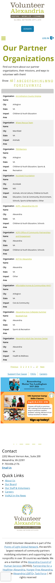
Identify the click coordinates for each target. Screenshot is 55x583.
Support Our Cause (17, 373)
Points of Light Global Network (21, 546)
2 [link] (23, 366)
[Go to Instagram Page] (33, 442)
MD (14, 188)
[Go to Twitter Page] (21, 442)
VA (14, 109)
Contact (9, 451)
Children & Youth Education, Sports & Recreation (29, 168)
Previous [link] (14, 366)
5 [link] (31, 366)
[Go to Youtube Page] (27, 442)
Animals (16, 140)
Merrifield (17, 131)
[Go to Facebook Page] (14, 442)
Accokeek (17, 184)
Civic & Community (21, 303)
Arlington (17, 104)
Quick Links (13, 475)
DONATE (27, 28)
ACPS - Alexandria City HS (27, 206)
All (11, 80)
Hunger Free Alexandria (39, 569)
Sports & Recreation (21, 329)
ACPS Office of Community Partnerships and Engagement (33, 234)
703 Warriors (21, 149)
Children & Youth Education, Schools (28, 223)
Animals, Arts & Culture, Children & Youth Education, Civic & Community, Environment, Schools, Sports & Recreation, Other (32, 197)
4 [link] (28, 366)
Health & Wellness (20, 356)
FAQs (33, 373)
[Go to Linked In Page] (39, 442)
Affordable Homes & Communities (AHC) (33, 285)
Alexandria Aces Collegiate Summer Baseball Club (31, 314)
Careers (43, 373)
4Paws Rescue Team (24, 122)
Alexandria (17, 214)
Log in (45, 38)
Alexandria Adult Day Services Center (32, 338)
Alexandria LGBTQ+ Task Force (29, 573)
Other (15, 276)
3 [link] (26, 366)
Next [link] (42, 366)
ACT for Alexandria (24, 259)
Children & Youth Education (25, 113)
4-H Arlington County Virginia (28, 96)
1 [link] (21, 367)
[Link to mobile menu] (3, 39)
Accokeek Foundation (25, 175)
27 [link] (37, 366)
